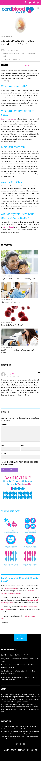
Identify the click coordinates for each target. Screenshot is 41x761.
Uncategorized (6, 36)
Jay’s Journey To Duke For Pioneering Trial (18, 279)
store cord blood (8, 227)
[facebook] (34, 2)
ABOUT (6, 750)
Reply (38, 372)
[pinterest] (37, 2)
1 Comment (6, 59)
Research (18, 53)
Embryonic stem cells (8, 119)
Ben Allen (4, 655)
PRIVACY (21, 750)
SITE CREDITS (32, 750)
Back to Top (20, 638)
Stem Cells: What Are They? (12, 325)
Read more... (5, 623)
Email (23, 445)
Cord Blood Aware (12, 50)
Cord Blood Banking (9, 53)
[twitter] (30, 2)
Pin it (27, 65)
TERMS (13, 750)
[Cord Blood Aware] (17, 13)
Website (3, 454)
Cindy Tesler (11, 373)
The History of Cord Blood (11, 302)
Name (3, 445)
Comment (4, 425)
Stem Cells (25, 53)
